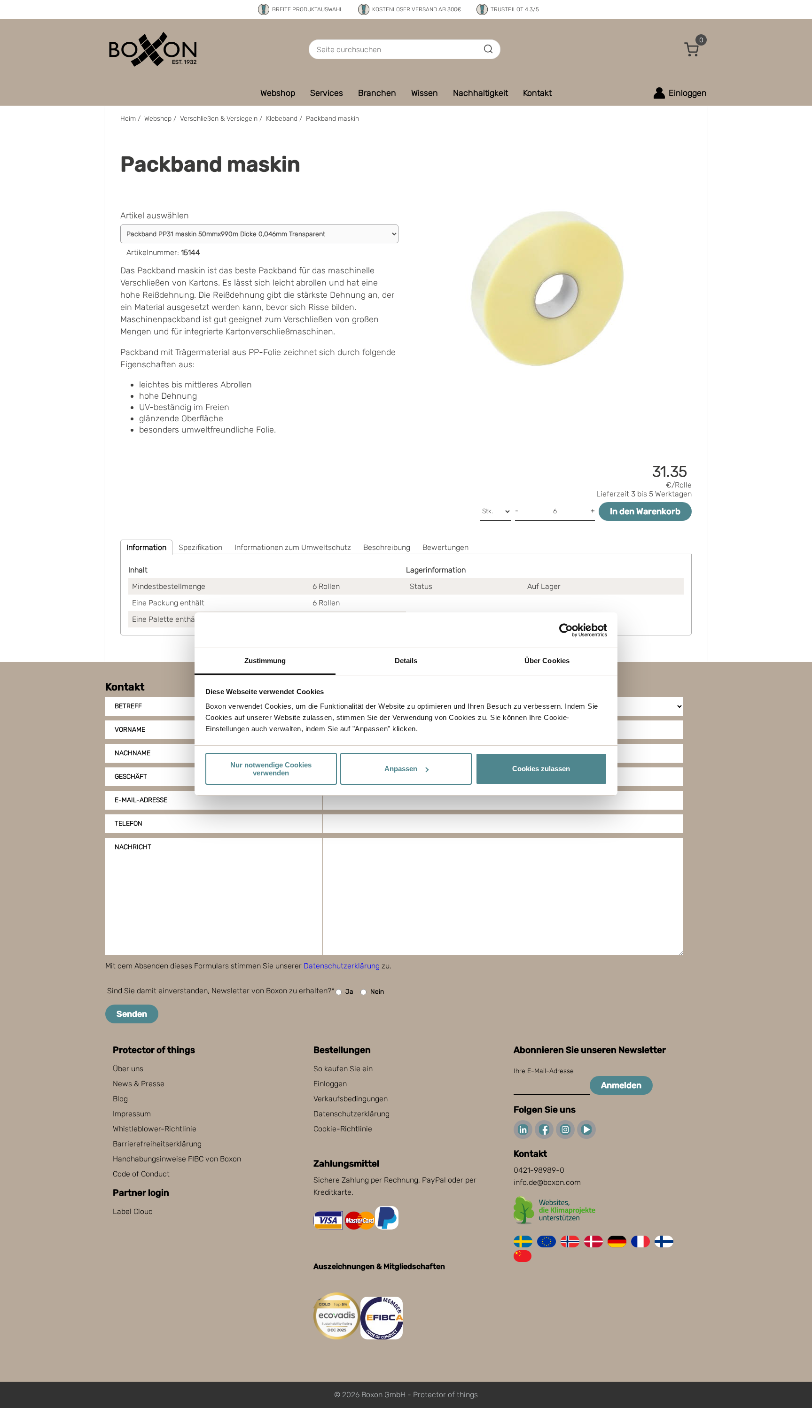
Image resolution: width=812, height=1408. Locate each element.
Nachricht (133, 847)
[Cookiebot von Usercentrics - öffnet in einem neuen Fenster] (566, 630)
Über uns (128, 1068)
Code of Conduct (141, 1173)
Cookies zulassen (541, 769)
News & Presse (138, 1083)
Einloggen (330, 1083)
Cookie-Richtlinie (342, 1128)
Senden (132, 1014)
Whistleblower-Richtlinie (154, 1128)
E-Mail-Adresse (141, 800)
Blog (120, 1098)
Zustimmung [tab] (265, 661)
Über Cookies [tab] (547, 661)
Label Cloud (133, 1211)
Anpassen (400, 769)
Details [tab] (406, 661)
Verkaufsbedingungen (350, 1098)
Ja (349, 992)
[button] (692, 49)
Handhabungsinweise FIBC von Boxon (177, 1158)
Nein (377, 992)
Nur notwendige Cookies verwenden (271, 769)
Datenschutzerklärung (342, 965)
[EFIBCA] (381, 1336)
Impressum (132, 1113)
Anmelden (621, 1085)
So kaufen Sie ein (343, 1068)
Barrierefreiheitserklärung (157, 1143)
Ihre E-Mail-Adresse (544, 1071)
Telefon (128, 824)
